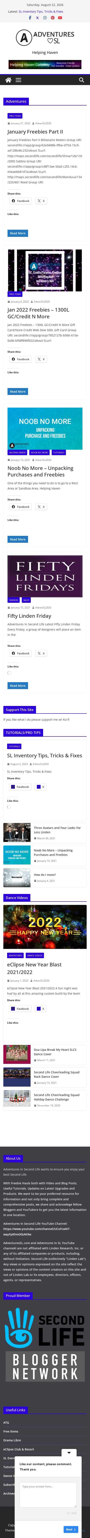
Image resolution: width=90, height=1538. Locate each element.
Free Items (15, 115)
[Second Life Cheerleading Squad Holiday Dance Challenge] (17, 1100)
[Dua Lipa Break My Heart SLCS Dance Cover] (17, 1055)
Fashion (13, 600)
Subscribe (10, 1485)
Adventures (15, 955)
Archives (9, 1493)
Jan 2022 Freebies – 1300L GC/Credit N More (38, 313)
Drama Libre (12, 1440)
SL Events (10, 1458)
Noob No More (39, 452)
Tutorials (58, 452)
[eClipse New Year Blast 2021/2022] (45, 927)
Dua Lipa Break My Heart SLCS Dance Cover (55, 1052)
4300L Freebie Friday (33, 11)
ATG (6, 1423)
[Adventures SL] (8, 80)
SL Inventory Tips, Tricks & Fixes (44, 755)
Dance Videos (34, 955)
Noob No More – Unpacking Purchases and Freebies (40, 471)
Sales (26, 600)
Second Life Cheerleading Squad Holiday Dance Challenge (57, 1097)
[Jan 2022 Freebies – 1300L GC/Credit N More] (45, 270)
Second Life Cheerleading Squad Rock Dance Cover (57, 1074)
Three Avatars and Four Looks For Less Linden (57, 830)
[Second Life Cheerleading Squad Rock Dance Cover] (17, 1077)
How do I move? (45, 875)
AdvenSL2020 (43, 123)
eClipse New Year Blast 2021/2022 (34, 968)
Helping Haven (17, 452)
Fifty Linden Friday (29, 615)
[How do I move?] (17, 877)
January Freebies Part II (35, 131)
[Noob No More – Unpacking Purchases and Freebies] (45, 429)
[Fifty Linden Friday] (45, 576)
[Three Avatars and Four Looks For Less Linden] (17, 833)
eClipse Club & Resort (18, 1449)
